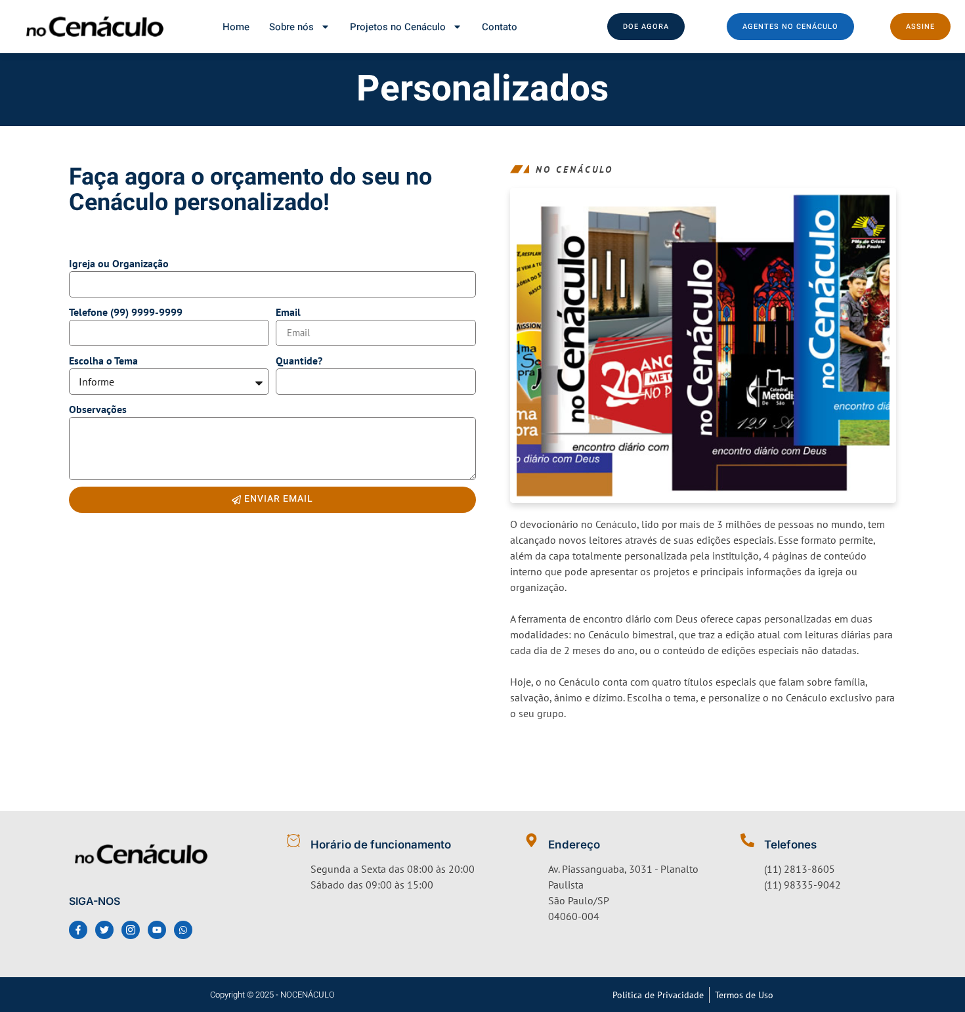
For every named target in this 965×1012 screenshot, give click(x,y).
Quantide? (299, 360)
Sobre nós (291, 27)
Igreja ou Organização (119, 263)
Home (236, 27)
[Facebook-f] (78, 930)
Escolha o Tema (103, 360)
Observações (98, 409)
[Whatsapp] (183, 930)
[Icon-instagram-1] (130, 930)
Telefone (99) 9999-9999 (125, 312)
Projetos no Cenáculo (398, 27)
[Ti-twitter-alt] (104, 930)
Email (288, 312)
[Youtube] (157, 930)
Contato (499, 27)
